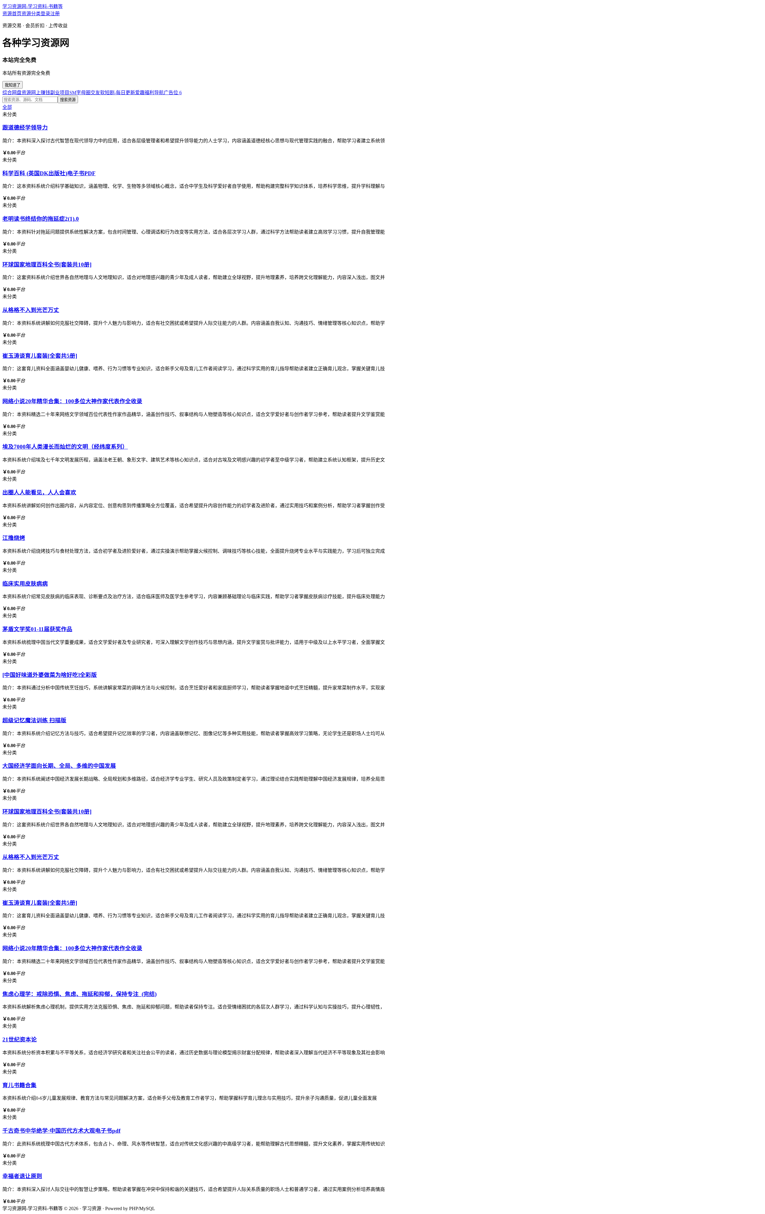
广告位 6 (173, 92)
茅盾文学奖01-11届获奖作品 (37, 629)
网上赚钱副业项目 (50, 92)
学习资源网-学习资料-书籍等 (32, 6)
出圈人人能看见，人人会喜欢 (39, 492)
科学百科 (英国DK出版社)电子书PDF (49, 173)
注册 (55, 13)
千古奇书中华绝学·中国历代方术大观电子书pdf (61, 1131)
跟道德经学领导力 (25, 127)
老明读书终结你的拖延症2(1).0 (40, 219)
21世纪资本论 (19, 1039)
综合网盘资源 (16, 92)
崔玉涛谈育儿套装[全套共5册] (39, 356)
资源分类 (31, 13)
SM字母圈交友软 (87, 92)
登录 (45, 13)
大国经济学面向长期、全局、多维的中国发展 (59, 766)
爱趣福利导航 (149, 92)
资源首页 (12, 13)
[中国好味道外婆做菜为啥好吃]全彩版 (49, 675)
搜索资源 (68, 100)
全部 (7, 107)
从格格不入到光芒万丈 (30, 310)
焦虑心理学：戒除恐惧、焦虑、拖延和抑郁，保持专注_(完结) (79, 994)
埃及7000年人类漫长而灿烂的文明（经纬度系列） (65, 447)
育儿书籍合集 (19, 1085)
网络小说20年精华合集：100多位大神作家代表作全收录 (72, 401)
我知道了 (12, 85)
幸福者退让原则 (22, 1176)
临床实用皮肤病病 (25, 584)
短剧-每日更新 (120, 92)
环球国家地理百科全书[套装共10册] (46, 264)
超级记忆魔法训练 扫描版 (34, 720)
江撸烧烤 (13, 538)
